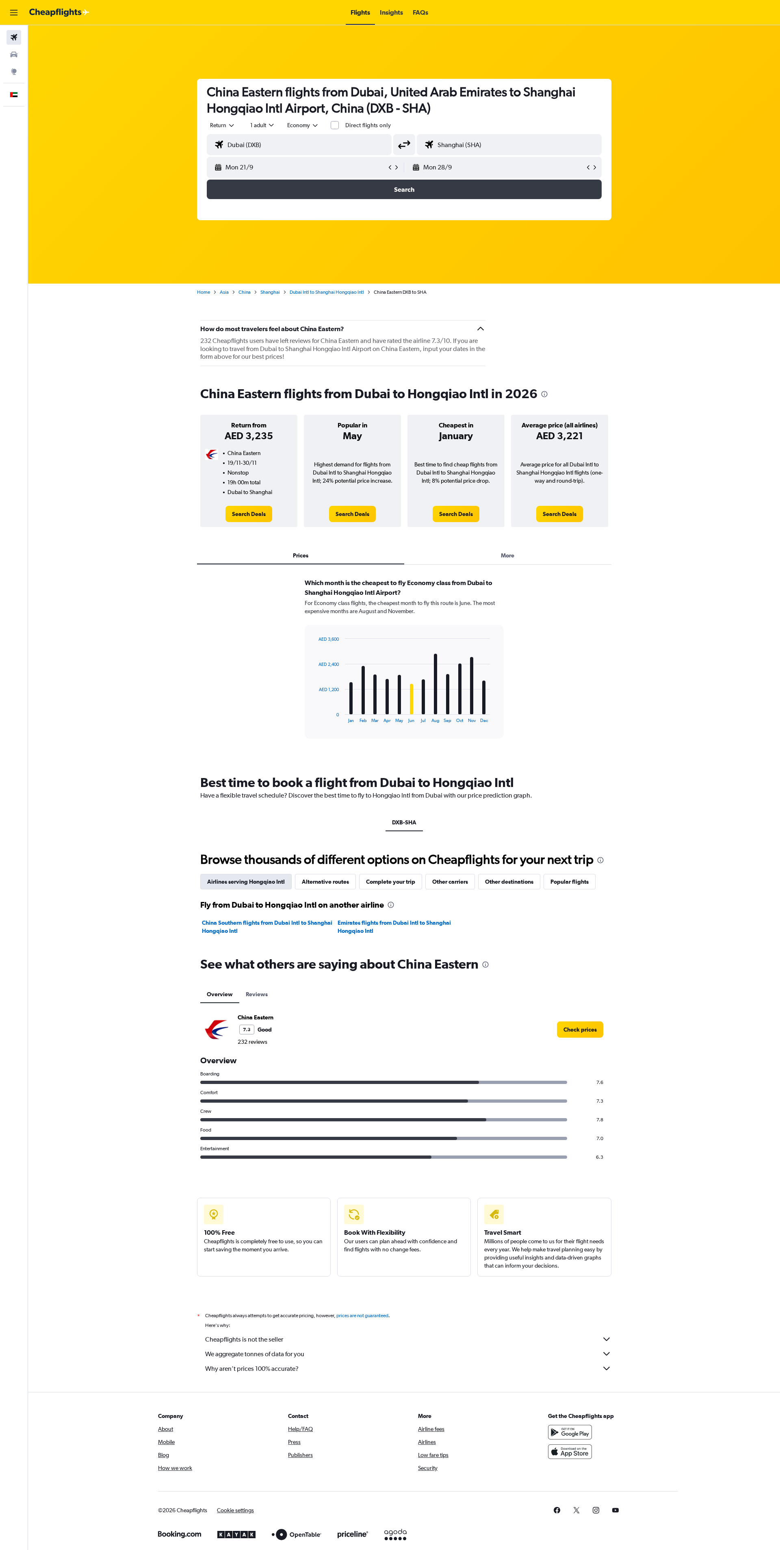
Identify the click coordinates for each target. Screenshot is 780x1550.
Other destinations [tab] (509, 881)
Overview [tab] (220, 994)
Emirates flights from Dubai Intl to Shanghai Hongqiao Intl (394, 926)
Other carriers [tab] (450, 881)
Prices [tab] (300, 555)
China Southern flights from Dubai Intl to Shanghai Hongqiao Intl (267, 926)
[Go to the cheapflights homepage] (59, 13)
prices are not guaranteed (362, 1315)
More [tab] (507, 555)
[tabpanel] (404, 666)
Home (203, 292)
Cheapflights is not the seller (244, 1339)
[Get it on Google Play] (570, 1432)
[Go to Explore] (13, 71)
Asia (224, 292)
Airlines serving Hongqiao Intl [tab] (246, 881)
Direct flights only (368, 125)
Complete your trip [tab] (390, 881)
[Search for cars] (13, 54)
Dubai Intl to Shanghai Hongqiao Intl (327, 292)
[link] (248, 514)
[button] (14, 13)
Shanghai (270, 292)
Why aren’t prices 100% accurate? (252, 1368)
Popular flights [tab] (569, 881)
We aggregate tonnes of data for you (254, 1354)
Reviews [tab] (257, 994)
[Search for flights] (13, 37)
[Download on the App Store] (570, 1451)
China (244, 292)
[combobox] (222, 125)
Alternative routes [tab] (325, 881)
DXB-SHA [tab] (404, 822)
